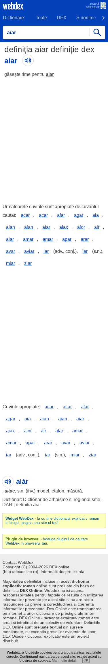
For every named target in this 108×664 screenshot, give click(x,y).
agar (78, 215)
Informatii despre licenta (62, 571)
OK (86, 660)
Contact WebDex (18, 562)
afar (61, 215)
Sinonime (86, 17)
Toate (41, 17)
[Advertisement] (54, 138)
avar (10, 251)
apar (66, 239)
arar (85, 239)
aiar (50, 74)
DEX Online (13, 627)
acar (25, 215)
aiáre (10, 490)
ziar (28, 263)
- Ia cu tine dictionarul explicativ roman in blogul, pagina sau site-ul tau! (52, 520)
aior (81, 227)
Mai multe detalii (64, 661)
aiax (63, 227)
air (96, 227)
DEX (62, 17)
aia (95, 215)
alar (10, 239)
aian (10, 227)
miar (10, 263)
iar (46, 251)
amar (28, 239)
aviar (29, 251)
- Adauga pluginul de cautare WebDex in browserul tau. (46, 541)
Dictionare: (14, 17)
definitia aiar (28, 504)
